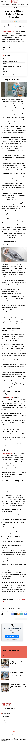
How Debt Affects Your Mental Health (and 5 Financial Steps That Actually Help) (17, 662)
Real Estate (14, 7)
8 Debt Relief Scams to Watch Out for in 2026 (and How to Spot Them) (18, 686)
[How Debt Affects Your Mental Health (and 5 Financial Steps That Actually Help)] (5, 663)
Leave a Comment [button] (21, 619)
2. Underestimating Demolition (10, 61)
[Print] (19, 21)
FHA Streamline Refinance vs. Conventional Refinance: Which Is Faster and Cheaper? (18, 674)
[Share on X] (13, 21)
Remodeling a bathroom (8, 31)
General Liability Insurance (11, 650)
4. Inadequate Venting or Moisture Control (12, 66)
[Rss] (14, 709)
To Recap (6, 71)
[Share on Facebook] (10, 21)
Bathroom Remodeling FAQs (10, 74)
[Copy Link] (17, 21)
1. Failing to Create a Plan (9, 58)
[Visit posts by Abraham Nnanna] (9, 25)
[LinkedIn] (12, 709)
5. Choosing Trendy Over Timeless (11, 69)
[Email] (15, 21)
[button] (2, 1)
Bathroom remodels (7, 453)
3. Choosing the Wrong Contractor (11, 63)
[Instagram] (10, 709)
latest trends (9, 397)
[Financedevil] (14, 1)
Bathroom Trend (11, 608)
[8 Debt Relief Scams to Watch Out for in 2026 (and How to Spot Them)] (5, 687)
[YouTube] (8, 709)
